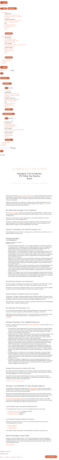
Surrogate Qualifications (10, 24)
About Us (7, 27)
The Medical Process (10, 26)
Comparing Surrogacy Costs (11, 40)
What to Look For (9, 48)
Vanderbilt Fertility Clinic (13, 414)
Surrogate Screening (10, 46)
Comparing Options (9, 50)
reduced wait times (33, 388)
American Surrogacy (12, 425)
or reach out (46, 203)
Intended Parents (6, 36)
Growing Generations (12, 428)
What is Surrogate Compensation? (13, 20)
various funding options (33, 324)
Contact (4, 63)
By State (4, 61)
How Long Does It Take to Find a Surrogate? (15, 44)
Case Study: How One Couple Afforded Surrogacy (15, 380)
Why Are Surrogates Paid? (11, 22)
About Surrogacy (6, 60)
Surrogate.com (4, 5)
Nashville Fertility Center (13, 412)
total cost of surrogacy (13, 212)
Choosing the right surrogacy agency (14, 398)
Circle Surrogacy (11, 426)
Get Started (7, 17)
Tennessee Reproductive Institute (15, 411)
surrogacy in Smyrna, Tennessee (25, 195)
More (6, 29)
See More (8, 109)
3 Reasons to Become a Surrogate (13, 16)
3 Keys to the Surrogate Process (12, 15)
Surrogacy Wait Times (10, 41)
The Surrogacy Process (10, 39)
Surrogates (5, 12)
